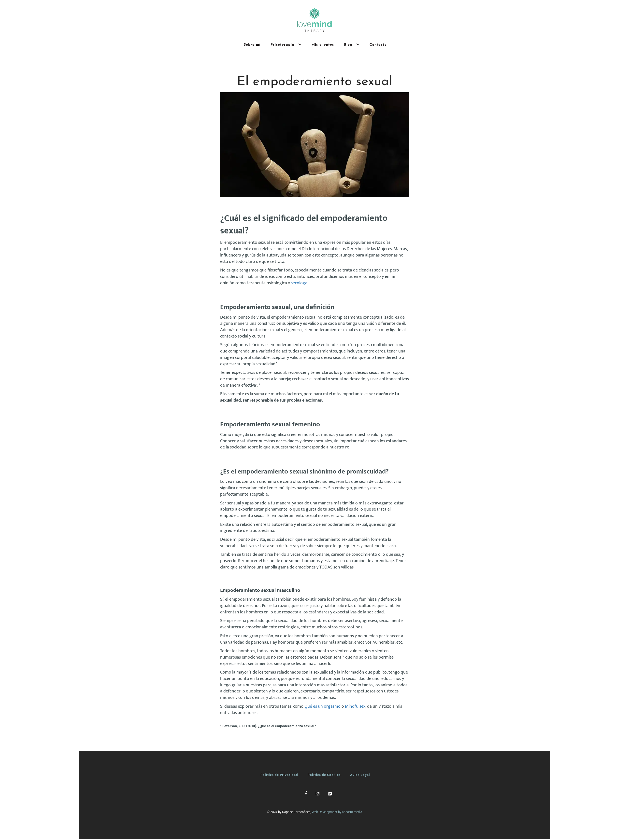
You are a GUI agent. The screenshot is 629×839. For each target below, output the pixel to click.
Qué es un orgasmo (322, 706)
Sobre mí (252, 45)
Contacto (378, 45)
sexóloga (299, 283)
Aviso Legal (360, 775)
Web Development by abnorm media (337, 812)
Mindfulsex (355, 706)
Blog (349, 45)
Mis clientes (323, 45)
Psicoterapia (283, 45)
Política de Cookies (324, 775)
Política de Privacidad (279, 775)
